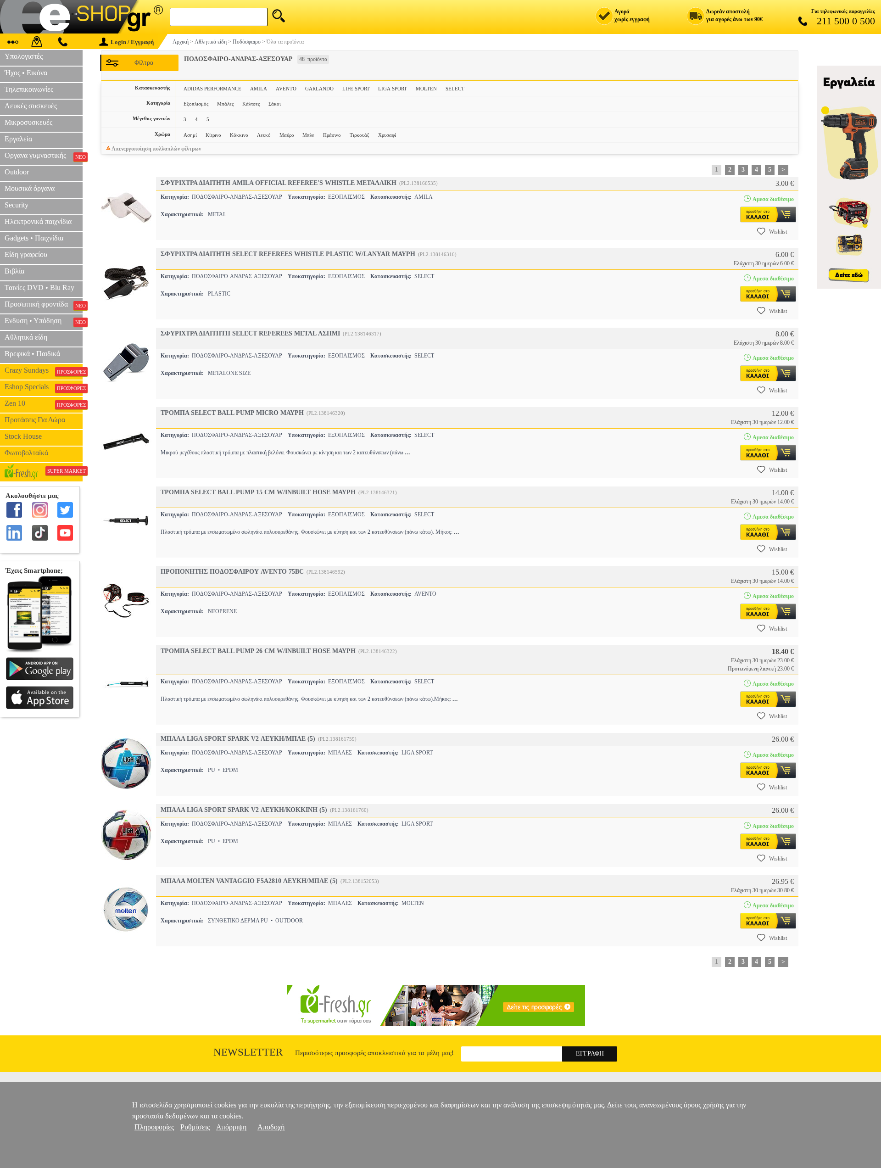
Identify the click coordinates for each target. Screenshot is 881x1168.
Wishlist (778, 232)
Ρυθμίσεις (195, 1127)
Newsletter (248, 1052)
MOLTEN (426, 88)
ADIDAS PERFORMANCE (212, 88)
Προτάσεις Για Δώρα (35, 420)
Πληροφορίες (154, 1127)
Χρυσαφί (387, 135)
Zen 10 (44, 403)
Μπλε (308, 135)
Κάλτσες (251, 103)
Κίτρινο (213, 135)
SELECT (455, 88)
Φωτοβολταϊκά (26, 453)
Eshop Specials (44, 387)
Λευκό (264, 135)
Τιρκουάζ (359, 135)
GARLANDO (319, 88)
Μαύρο (286, 135)
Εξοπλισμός (196, 103)
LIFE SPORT (356, 88)
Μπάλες (225, 103)
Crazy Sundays (44, 370)
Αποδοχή (270, 1127)
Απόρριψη (231, 1127)
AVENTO (286, 88)
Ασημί (190, 135)
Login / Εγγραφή (132, 42)
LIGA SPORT (392, 88)
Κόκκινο (239, 135)
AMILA (258, 88)
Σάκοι (274, 103)
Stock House (23, 436)
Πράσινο (332, 135)
